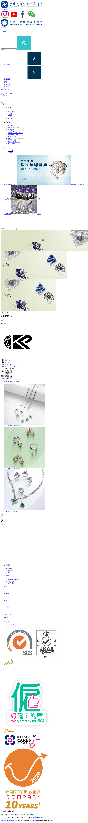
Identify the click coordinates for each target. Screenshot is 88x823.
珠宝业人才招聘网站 (7, 93)
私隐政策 (10, 820)
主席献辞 (10, 113)
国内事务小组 (12, 140)
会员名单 (10, 151)
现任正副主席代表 (13, 127)
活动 (5, 81)
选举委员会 (11, 129)
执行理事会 (11, 131)
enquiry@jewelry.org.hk (37, 817)
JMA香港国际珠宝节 (14, 579)
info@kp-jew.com (10, 364)
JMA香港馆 (11, 581)
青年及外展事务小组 (14, 142)
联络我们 (10, 118)
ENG (5, 9)
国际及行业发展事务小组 (15, 138)
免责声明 (3, 820)
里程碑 (10, 115)
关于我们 (7, 65)
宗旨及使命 (11, 111)
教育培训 (7, 82)
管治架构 (10, 570)
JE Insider (7, 84)
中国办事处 (11, 116)
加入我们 (10, 152)
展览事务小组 (12, 136)
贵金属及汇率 (5, 89)
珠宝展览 (7, 79)
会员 (9, 572)
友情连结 (3, 91)
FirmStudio (52, 820)
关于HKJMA (11, 568)
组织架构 (10, 125)
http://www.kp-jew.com (11, 366)
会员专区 (7, 86)
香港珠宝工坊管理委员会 (15, 133)
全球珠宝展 (11, 583)
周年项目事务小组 (13, 134)
